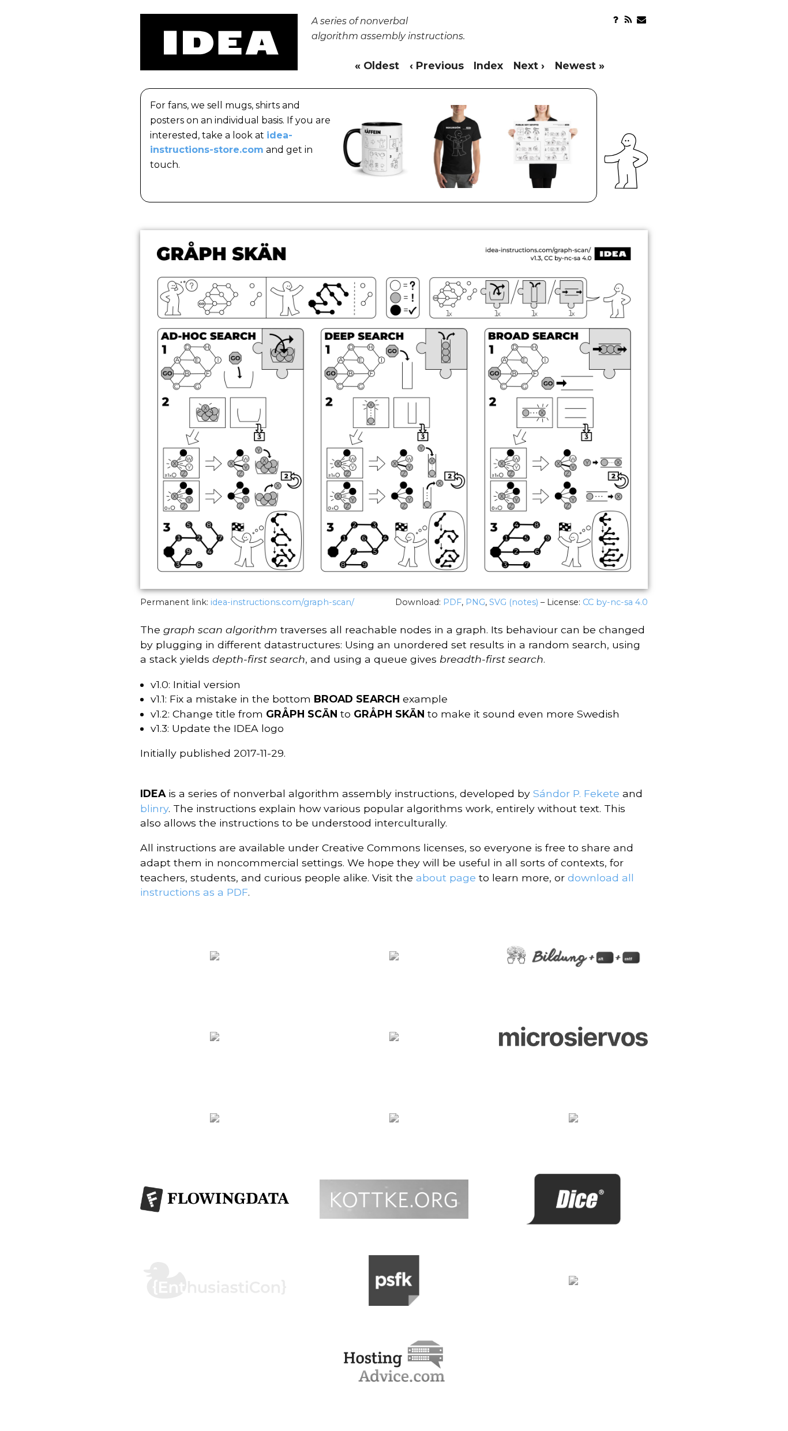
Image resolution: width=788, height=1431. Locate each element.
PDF (452, 602)
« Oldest (377, 65)
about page (446, 878)
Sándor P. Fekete (576, 793)
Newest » (580, 65)
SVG (497, 602)
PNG (475, 602)
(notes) (523, 602)
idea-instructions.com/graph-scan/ (282, 602)
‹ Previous (437, 65)
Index (488, 65)
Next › (529, 65)
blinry (154, 808)
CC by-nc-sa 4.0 (615, 602)
